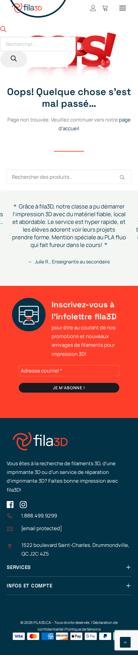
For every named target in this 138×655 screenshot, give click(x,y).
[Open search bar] (3, 30)
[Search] (13, 59)
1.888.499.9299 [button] (39, 515)
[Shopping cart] (102, 8)
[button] (122, 8)
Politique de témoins (83, 629)
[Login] (90, 8)
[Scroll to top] (125, 641)
